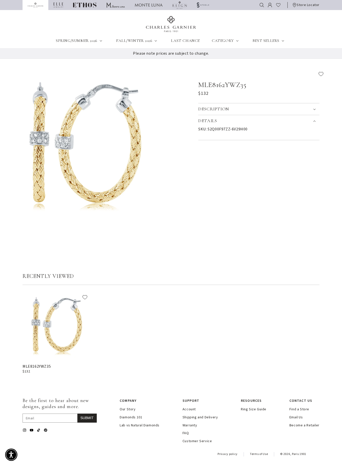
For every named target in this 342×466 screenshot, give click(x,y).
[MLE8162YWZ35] (57, 325)
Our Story (127, 409)
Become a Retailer (304, 425)
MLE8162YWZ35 (37, 366)
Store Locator (308, 5)
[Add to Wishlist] (262, 74)
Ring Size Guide (253, 409)
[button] (262, 5)
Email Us (296, 417)
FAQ (186, 433)
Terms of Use (259, 454)
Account (189, 409)
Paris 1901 (299, 454)
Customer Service (197, 441)
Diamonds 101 (131, 417)
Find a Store (299, 409)
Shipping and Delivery (200, 417)
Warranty (190, 425)
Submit (87, 418)
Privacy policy (228, 454)
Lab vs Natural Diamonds (139, 425)
